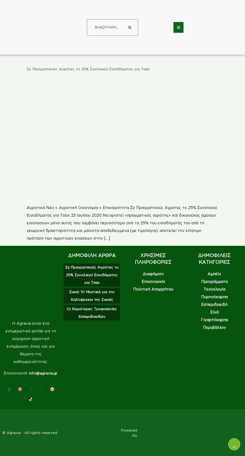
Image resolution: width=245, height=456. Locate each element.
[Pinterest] (52, 389)
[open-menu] (178, 27)
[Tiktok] (31, 399)
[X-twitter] (41, 389)
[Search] (130, 27)
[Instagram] (20, 389)
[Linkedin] (31, 389)
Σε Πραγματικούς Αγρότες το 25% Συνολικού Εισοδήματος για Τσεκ (88, 69)
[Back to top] (234, 444)
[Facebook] (9, 389)
